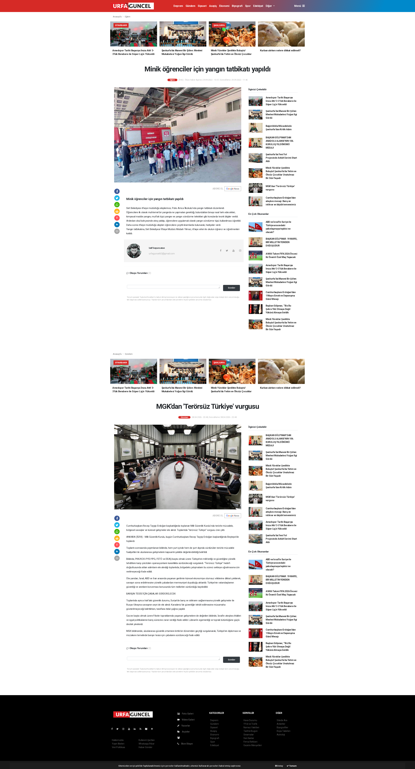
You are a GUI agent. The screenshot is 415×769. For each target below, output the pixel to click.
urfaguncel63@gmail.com (162, 253)
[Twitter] (118, 729)
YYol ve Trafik (250, 724)
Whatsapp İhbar (146, 743)
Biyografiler (282, 727)
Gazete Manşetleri (252, 745)
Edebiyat (258, 5)
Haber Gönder (145, 747)
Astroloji (281, 734)
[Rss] (142, 729)
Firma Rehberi (250, 741)
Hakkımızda (118, 740)
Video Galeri (188, 719)
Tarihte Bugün (250, 731)
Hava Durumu (250, 720)
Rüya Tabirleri (283, 731)
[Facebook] (113, 729)
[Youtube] (130, 729)
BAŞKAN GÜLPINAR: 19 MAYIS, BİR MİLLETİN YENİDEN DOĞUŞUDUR (281, 242)
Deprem (178, 5)
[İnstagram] (124, 729)
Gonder (231, 288)
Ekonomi (224, 5)
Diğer (269, 5)
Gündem (190, 5)
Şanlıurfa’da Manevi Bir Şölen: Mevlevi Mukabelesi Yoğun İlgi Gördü (281, 114)
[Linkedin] (136, 729)
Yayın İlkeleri (118, 743)
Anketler (281, 724)
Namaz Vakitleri (251, 727)
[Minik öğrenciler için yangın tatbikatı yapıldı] (177, 134)
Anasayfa (117, 16)
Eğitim (127, 16)
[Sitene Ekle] (153, 729)
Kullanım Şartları (147, 740)
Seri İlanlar (248, 738)
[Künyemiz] (179, 737)
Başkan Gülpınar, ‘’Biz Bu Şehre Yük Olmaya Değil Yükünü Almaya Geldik (278, 309)
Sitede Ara (282, 720)
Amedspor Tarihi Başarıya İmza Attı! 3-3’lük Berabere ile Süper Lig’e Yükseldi (281, 101)
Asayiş (213, 5)
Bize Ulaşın (187, 743)
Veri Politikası (118, 747)
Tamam (293, 766)
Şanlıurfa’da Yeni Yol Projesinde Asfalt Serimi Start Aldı (281, 158)
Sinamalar (248, 734)
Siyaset (202, 5)
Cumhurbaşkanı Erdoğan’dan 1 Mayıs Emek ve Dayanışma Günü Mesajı (281, 295)
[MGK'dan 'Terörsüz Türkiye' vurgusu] (177, 467)
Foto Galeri (187, 713)
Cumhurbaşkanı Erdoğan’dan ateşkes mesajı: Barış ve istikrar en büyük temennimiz (281, 201)
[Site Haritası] (147, 729)
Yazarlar (185, 725)
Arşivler (185, 731)
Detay (280, 766)
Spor (248, 5)
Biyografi (237, 5)
